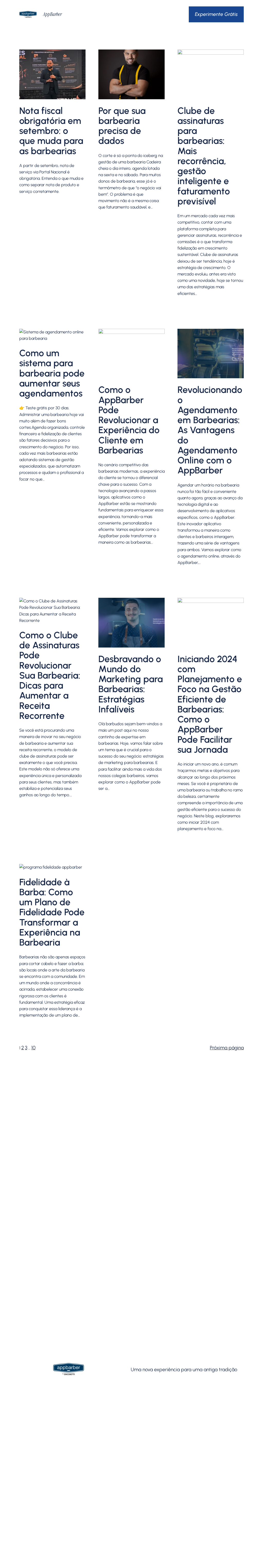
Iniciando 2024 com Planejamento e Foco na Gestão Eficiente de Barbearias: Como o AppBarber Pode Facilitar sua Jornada (209, 704)
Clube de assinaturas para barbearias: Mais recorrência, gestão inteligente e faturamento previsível (203, 156)
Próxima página (227, 1048)
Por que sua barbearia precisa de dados (122, 126)
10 (33, 1048)
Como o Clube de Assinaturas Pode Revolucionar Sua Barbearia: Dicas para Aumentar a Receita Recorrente (49, 675)
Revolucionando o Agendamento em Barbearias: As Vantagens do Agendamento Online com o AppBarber (209, 430)
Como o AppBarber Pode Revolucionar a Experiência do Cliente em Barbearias (128, 420)
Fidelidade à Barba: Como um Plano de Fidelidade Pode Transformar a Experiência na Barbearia (51, 912)
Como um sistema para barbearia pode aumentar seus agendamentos (51, 373)
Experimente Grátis (216, 14)
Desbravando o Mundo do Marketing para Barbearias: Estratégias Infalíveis (130, 684)
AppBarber (52, 14)
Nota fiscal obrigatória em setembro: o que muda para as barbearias (51, 131)
